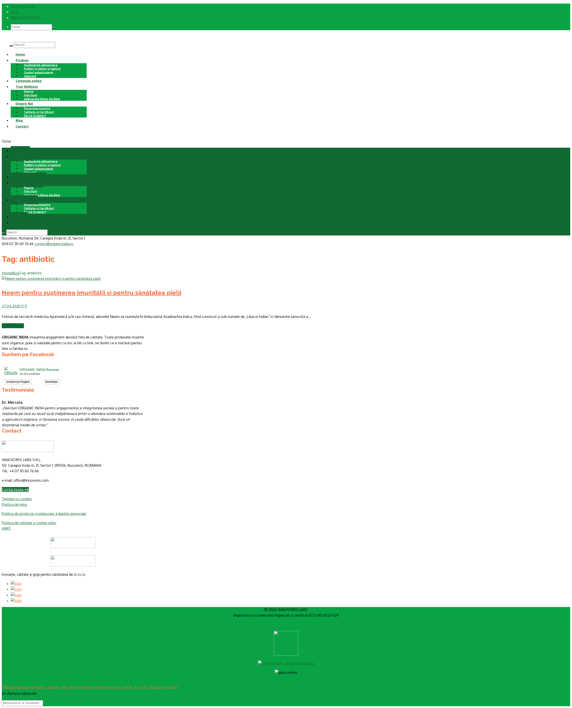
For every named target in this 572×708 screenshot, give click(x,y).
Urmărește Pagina (17, 381)
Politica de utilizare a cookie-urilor (29, 523)
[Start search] (3, 233)
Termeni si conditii (17, 499)
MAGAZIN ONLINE (26, 17)
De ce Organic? (35, 115)
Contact (22, 126)
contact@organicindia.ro (54, 244)
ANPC (6, 528)
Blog (14, 12)
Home (20, 54)
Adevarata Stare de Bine (42, 98)
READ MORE (13, 325)
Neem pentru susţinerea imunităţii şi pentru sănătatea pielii (91, 292)
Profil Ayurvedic (23, 6)
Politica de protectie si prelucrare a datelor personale (44, 513)
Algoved (30, 172)
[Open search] (11, 45)
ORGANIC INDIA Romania (39, 370)
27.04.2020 (11, 306)
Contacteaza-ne (15, 489)
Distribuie (51, 381)
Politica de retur (14, 504)
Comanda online (29, 81)
